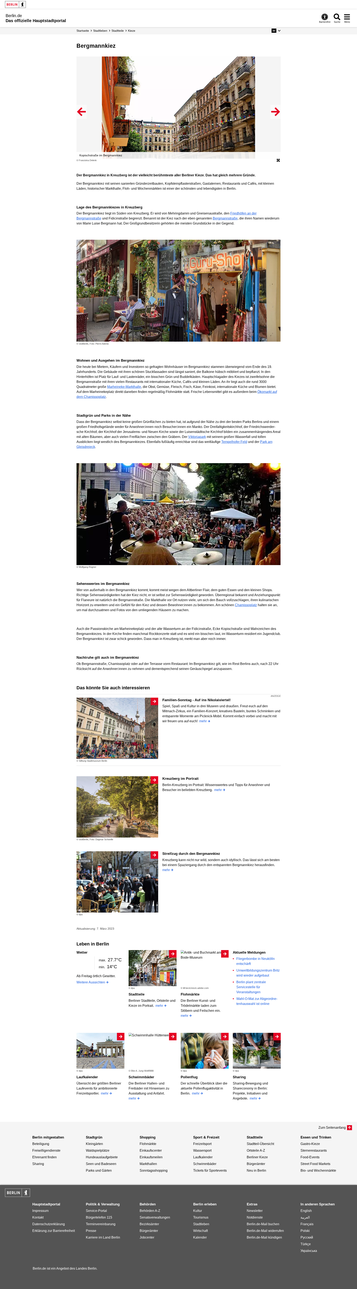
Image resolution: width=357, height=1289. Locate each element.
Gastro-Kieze (310, 1144)
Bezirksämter (149, 1224)
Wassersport (202, 1150)
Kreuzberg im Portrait (180, 779)
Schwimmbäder (141, 1077)
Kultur (197, 1211)
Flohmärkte (190, 994)
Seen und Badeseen (101, 1164)
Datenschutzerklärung (48, 1224)
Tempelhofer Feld (234, 442)
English (306, 1211)
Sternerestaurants (314, 1150)
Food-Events (310, 1157)
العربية (305, 1217)
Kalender (200, 1237)
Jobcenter (147, 1237)
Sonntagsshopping (154, 1170)
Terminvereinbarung (100, 1224)
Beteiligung (40, 1144)
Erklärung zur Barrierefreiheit (53, 1231)
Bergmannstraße (225, 218)
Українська (309, 1251)
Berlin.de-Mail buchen (263, 1224)
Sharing (239, 1077)
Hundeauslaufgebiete (102, 1157)
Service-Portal (96, 1211)
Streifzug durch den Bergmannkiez (191, 854)
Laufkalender (87, 1077)
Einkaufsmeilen (151, 1157)
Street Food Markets (315, 1164)
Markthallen (148, 1164)
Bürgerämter (256, 1164)
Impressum (40, 1211)
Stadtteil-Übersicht (260, 1144)
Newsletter (255, 1211)
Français (307, 1224)
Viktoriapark (197, 437)
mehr (203, 721)
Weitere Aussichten (90, 982)
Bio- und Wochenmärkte (318, 1170)
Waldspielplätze (97, 1150)
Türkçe (306, 1244)
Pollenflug (189, 1077)
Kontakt (38, 1217)
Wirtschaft (200, 1231)
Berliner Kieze (257, 1157)
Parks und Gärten (99, 1170)
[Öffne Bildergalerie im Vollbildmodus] (278, 160)
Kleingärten (94, 1144)
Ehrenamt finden (44, 1157)
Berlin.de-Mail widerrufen (265, 1231)
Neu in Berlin (256, 1170)
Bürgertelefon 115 (99, 1217)
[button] (276, 31)
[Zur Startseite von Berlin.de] (17, 1195)
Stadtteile (136, 994)
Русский (307, 1237)
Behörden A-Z (150, 1211)
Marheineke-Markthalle (124, 387)
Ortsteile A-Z (256, 1150)
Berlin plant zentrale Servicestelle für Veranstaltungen (251, 987)
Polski (305, 1231)
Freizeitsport (202, 1144)
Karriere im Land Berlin (103, 1237)
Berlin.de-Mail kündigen (264, 1237)
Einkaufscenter (151, 1150)
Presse (91, 1231)
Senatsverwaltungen (155, 1217)
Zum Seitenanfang (332, 1127)
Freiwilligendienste (46, 1150)
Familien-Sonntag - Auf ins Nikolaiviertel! (196, 700)
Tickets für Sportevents (210, 1170)
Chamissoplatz (246, 605)
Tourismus (200, 1217)
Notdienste (255, 1217)
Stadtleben (201, 1224)
